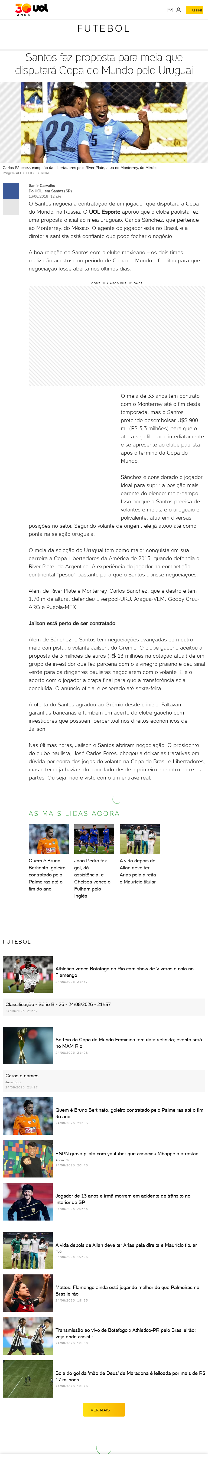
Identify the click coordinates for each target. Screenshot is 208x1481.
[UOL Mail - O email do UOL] (170, 10)
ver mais (100, 1410)
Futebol (104, 28)
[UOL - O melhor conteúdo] (31, 9)
